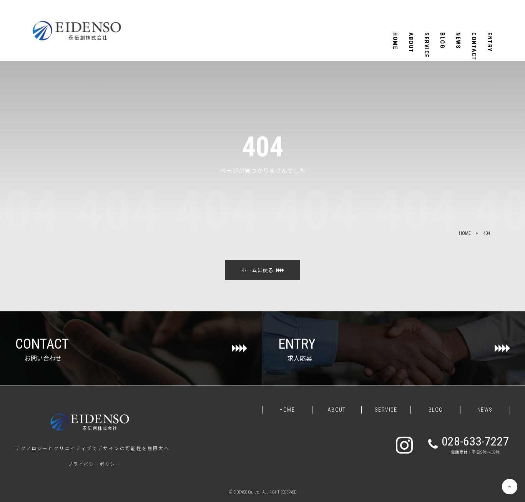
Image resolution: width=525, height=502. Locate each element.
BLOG (436, 410)
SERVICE (386, 410)
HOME (465, 233)
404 (486, 233)
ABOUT (336, 410)
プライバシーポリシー (94, 464)
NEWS (485, 410)
